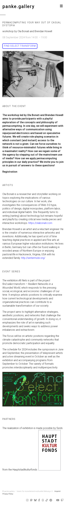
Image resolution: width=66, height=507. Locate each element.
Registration (9, 171)
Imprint (57, 491)
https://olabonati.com (40, 223)
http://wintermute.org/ (33, 257)
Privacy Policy (7, 494)
